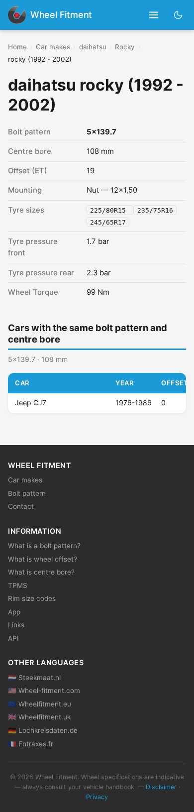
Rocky (125, 47)
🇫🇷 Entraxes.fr (30, 744)
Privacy (97, 797)
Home (17, 47)
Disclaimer (161, 787)
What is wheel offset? (42, 559)
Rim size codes (32, 598)
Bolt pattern (27, 493)
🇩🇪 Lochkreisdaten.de (43, 730)
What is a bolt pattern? (44, 546)
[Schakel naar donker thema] (178, 14)
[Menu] (154, 15)
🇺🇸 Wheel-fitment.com (44, 691)
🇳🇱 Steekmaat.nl (34, 678)
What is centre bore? (41, 572)
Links (16, 625)
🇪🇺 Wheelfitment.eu (39, 704)
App (14, 612)
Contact (21, 506)
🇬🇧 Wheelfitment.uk (39, 717)
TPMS (17, 585)
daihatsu (92, 47)
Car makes (53, 47)
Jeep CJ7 (30, 402)
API (13, 638)
